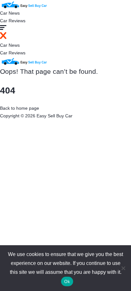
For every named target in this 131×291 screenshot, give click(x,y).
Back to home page (19, 108)
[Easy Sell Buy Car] (24, 4)
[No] (123, 268)
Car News (10, 13)
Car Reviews (12, 20)
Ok (67, 281)
